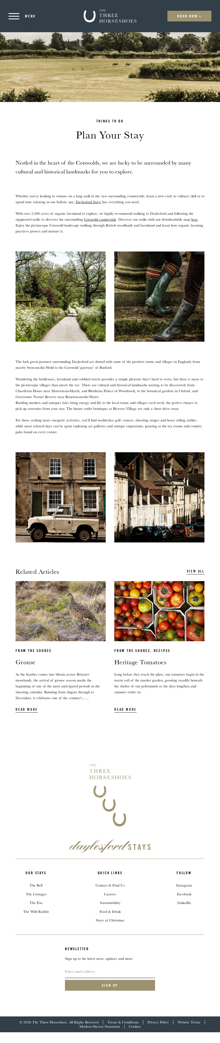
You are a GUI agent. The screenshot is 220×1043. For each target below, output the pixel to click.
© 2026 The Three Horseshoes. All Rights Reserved (59, 1022)
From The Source (34, 650)
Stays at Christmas (110, 920)
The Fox (36, 902)
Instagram (184, 885)
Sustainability (110, 902)
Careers (110, 894)
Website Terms (189, 1022)
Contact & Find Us (110, 885)
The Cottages (36, 894)
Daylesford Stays (88, 202)
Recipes (162, 650)
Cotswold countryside (100, 219)
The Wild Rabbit (36, 911)
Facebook (184, 894)
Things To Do (110, 121)
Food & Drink (110, 911)
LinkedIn (184, 902)
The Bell (36, 885)
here (194, 219)
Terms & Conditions (123, 1022)
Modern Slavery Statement (99, 1026)
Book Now (187, 16)
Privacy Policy (158, 1022)
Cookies (135, 1026)
